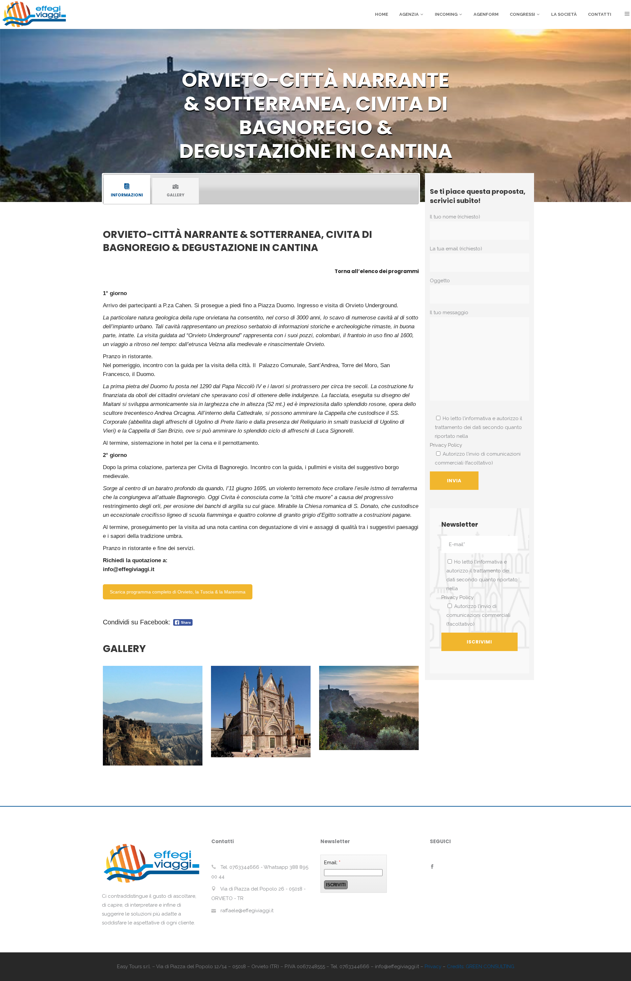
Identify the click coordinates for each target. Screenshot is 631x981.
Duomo (145, 374)
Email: (332, 863)
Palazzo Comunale (282, 365)
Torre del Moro (359, 365)
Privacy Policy (446, 445)
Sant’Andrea (323, 365)
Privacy (433, 966)
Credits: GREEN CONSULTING (480, 966)
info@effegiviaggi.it (128, 569)
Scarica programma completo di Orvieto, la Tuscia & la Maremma (177, 591)
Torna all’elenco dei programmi (377, 271)
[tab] (127, 190)
